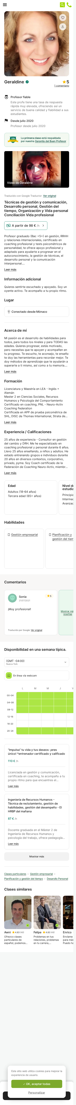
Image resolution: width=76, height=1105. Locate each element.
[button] (62, 17)
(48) (22, 932)
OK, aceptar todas (37, 1084)
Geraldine (14, 82)
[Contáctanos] (69, 4)
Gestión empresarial (24, 534)
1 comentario (61, 85)
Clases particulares (15, 873)
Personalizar (36, 1092)
